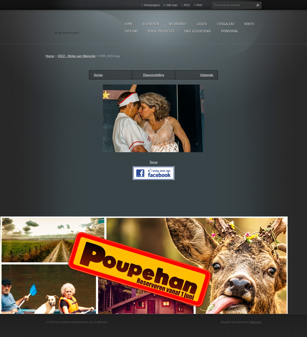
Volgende (206, 75)
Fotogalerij (225, 24)
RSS (187, 5)
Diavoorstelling (153, 75)
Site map (172, 5)
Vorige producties (161, 31)
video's (249, 24)
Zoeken (257, 5)
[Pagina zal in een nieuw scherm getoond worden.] (153, 118)
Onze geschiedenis (197, 31)
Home (129, 24)
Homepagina (152, 5)
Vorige (98, 75)
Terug (153, 162)
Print (199, 5)
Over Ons (131, 31)
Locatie (202, 24)
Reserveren (150, 24)
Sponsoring (229, 31)
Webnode (255, 322)
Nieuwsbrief (178, 24)
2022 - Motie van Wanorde (77, 56)
